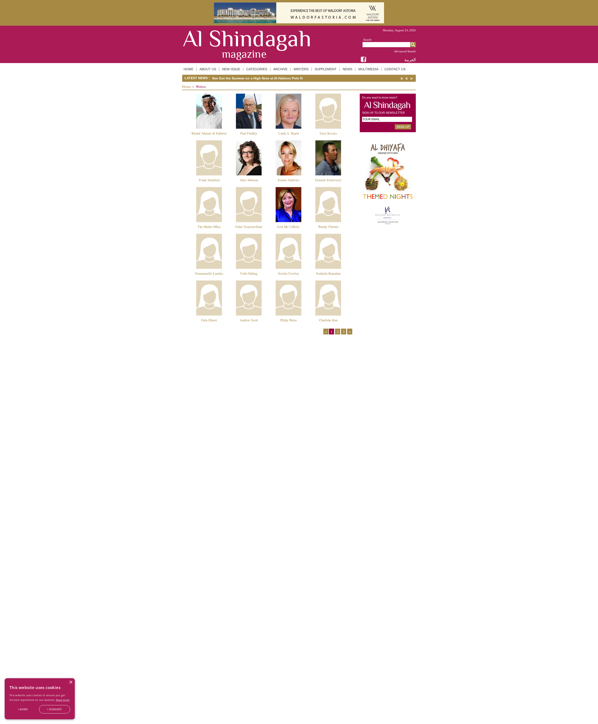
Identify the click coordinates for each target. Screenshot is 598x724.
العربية (410, 59)
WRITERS (301, 69)
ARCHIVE (280, 69)
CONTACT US (395, 69)
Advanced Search (405, 51)
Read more (63, 700)
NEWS (347, 69)
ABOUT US (207, 69)
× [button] (70, 682)
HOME (188, 69)
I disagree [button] (54, 709)
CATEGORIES (256, 69)
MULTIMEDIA (368, 69)
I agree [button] (23, 709)
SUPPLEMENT (326, 69)
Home (186, 86)
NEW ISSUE (231, 69)
